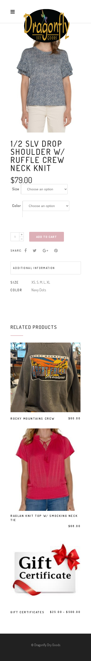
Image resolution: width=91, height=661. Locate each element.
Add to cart (46, 237)
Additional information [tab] (34, 268)
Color (16, 205)
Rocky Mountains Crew (32, 418)
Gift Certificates (27, 612)
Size (15, 189)
